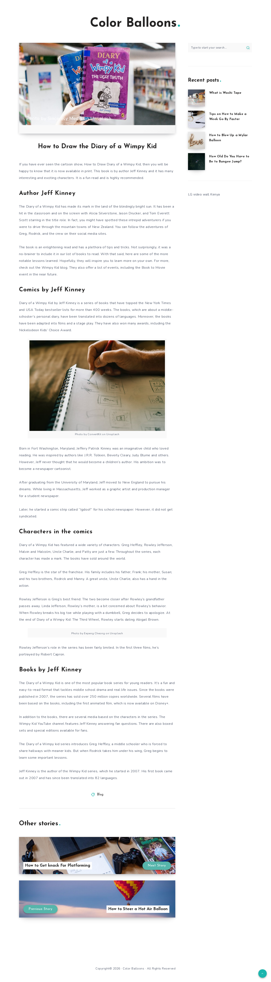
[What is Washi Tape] (196, 97)
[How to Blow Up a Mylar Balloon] (196, 140)
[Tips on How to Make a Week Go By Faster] (196, 119)
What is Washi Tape (225, 93)
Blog (100, 794)
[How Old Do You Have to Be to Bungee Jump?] (196, 161)
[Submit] (248, 47)
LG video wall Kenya (204, 194)
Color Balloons (133, 23)
